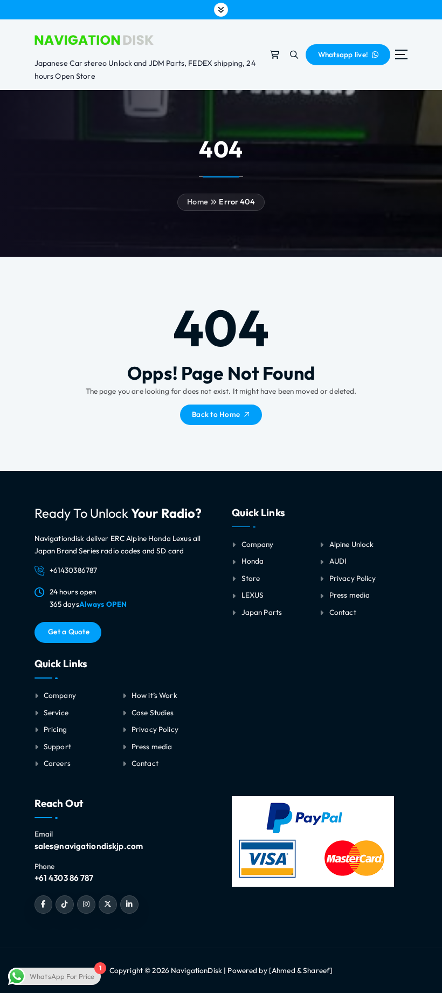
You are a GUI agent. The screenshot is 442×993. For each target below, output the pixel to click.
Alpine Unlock (351, 544)
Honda (252, 561)
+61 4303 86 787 (64, 878)
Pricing (55, 729)
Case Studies (153, 712)
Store (250, 578)
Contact (145, 763)
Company (60, 695)
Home (197, 202)
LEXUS (252, 595)
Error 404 (236, 202)
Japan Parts (261, 612)
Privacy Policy (155, 729)
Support (57, 746)
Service (56, 712)
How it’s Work (154, 695)
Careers (57, 763)
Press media (152, 746)
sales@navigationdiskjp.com (88, 846)
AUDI (338, 561)
